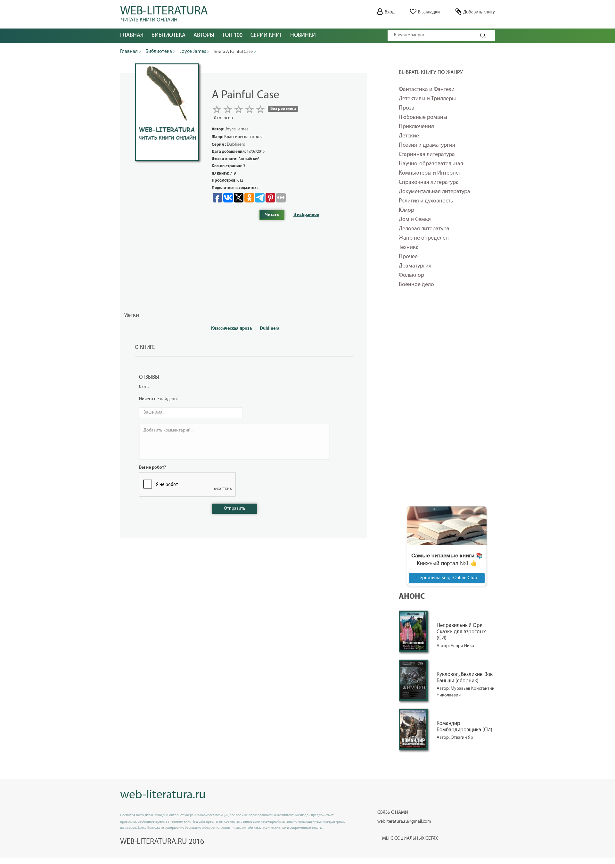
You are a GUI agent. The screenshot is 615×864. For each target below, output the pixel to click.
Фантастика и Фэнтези (427, 90)
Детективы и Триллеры (427, 99)
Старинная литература (427, 155)
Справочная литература (429, 182)
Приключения (416, 127)
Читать (272, 214)
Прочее (408, 257)
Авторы (203, 35)
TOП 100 (232, 35)
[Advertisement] (447, 401)
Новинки (303, 35)
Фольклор (411, 275)
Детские (409, 136)
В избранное (306, 214)
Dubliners (269, 328)
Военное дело (416, 285)
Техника (409, 248)
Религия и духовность (426, 201)
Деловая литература (424, 229)
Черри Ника (462, 646)
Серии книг (266, 35)
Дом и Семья (415, 220)
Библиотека (168, 35)
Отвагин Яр (462, 737)
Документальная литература (434, 192)
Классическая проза (231, 328)
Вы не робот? (152, 467)
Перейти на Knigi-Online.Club (446, 578)
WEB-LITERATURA (164, 12)
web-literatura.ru (163, 795)
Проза (406, 108)
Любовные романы (423, 117)
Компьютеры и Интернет (430, 173)
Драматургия (415, 266)
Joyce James (237, 129)
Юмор (406, 210)
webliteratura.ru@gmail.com (404, 821)
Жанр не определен (424, 238)
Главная (132, 35)
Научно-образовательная (431, 164)
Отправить (234, 508)
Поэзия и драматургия (427, 145)
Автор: (444, 646)
